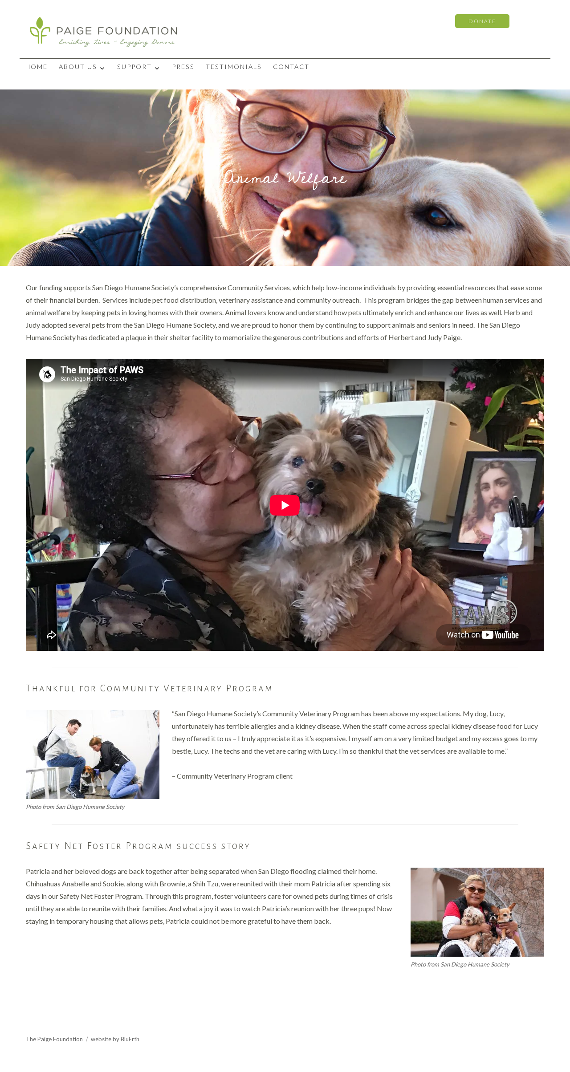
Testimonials (234, 66)
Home (36, 66)
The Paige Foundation (54, 1039)
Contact (291, 66)
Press (183, 66)
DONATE (482, 21)
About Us (78, 66)
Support (134, 66)
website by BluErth (115, 1039)
